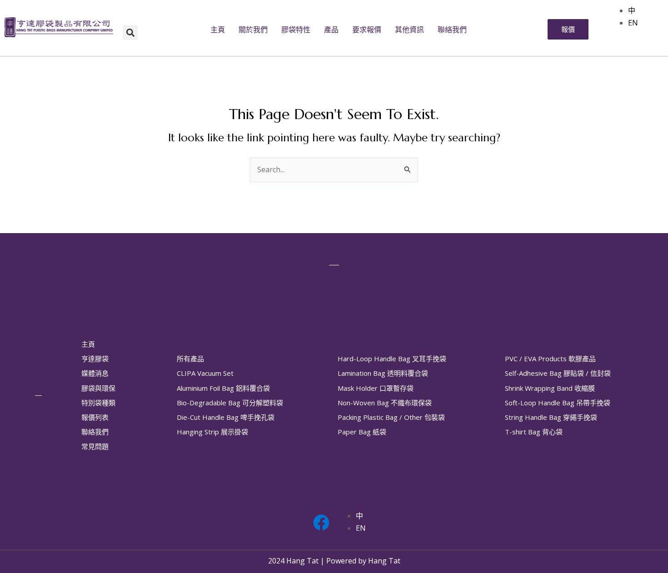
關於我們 (253, 30)
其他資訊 (409, 30)
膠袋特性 (295, 30)
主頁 (217, 30)
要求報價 (366, 30)
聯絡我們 (452, 30)
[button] (130, 32)
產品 (331, 30)
